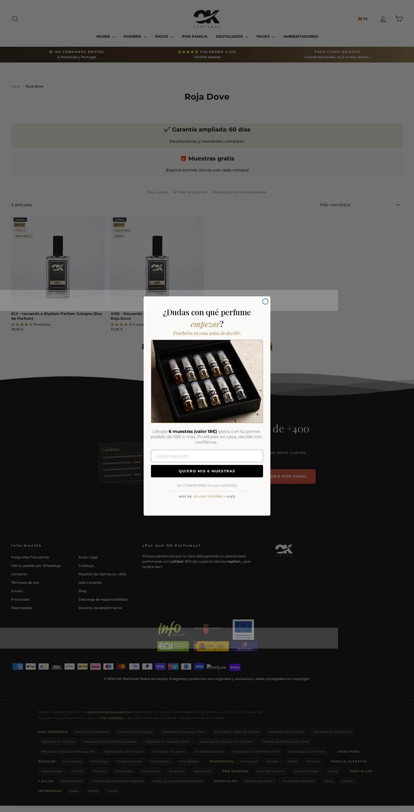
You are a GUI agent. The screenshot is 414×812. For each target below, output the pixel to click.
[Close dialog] (265, 301)
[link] (207, 381)
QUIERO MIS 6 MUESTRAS (207, 471)
